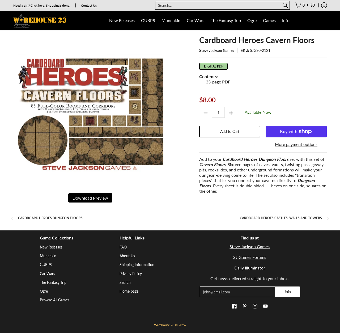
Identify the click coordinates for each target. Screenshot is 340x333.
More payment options (296, 144)
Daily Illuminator (249, 267)
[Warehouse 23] (39, 20)
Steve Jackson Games (216, 50)
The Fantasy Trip (53, 282)
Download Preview (90, 197)
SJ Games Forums (249, 257)
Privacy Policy (131, 273)
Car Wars (47, 273)
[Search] (285, 5)
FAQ (123, 247)
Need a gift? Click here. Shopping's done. (41, 5)
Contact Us (89, 5)
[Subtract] (205, 113)
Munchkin (48, 256)
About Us (127, 256)
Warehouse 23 (164, 325)
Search (125, 282)
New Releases (51, 247)
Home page (129, 291)
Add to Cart (229, 131)
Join (287, 291)
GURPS (46, 264)
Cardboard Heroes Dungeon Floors (50, 218)
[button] (234, 306)
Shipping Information (137, 264)
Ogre (44, 291)
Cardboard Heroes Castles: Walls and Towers (281, 218)
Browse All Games (54, 300)
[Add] (231, 113)
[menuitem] (305, 5)
